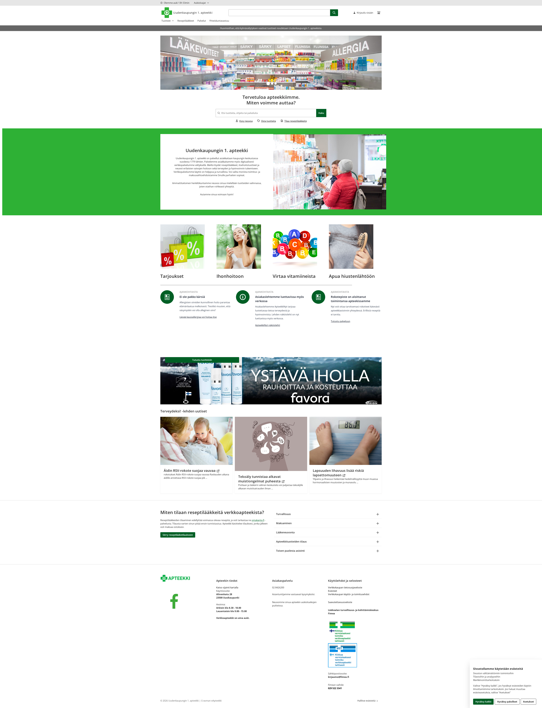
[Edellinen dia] (166, 63)
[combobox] (271, 113)
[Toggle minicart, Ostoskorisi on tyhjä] (379, 12)
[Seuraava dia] (376, 63)
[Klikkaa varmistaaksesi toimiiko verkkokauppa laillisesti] (355, 631)
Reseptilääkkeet (185, 20)
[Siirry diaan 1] (268, 83)
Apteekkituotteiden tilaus (291, 541)
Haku (321, 113)
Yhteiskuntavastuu (219, 20)
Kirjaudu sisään (365, 12)
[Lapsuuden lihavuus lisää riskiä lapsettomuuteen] (345, 441)
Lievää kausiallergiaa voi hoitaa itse (198, 317)
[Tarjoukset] (186, 246)
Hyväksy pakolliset (507, 701)
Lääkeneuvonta (285, 532)
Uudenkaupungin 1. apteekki (192, 13)
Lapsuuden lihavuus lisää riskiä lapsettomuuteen (338, 472)
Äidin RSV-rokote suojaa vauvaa (190, 470)
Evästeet (332, 590)
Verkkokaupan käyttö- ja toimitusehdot (348, 594)
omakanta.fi (258, 520)
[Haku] (334, 12)
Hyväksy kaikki (483, 701)
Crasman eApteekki (211, 700)
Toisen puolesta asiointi (290, 550)
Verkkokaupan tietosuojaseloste (345, 587)
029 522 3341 (335, 688)
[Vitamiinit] (299, 246)
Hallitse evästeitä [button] (366, 700)
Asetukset (528, 701)
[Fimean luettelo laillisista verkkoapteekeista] (355, 655)
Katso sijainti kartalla (227, 587)
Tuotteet (166, 20)
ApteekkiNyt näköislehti (267, 325)
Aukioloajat (200, 2)
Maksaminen (284, 523)
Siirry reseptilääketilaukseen (178, 534)
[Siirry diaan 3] (275, 83)
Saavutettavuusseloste (340, 602)
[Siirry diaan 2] (272, 83)
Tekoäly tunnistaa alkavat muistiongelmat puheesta (259, 478)
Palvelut (201, 20)
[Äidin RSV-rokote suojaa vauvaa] (196, 441)
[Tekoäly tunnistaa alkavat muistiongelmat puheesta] (271, 444)
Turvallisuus (283, 514)
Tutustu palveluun (340, 321)
